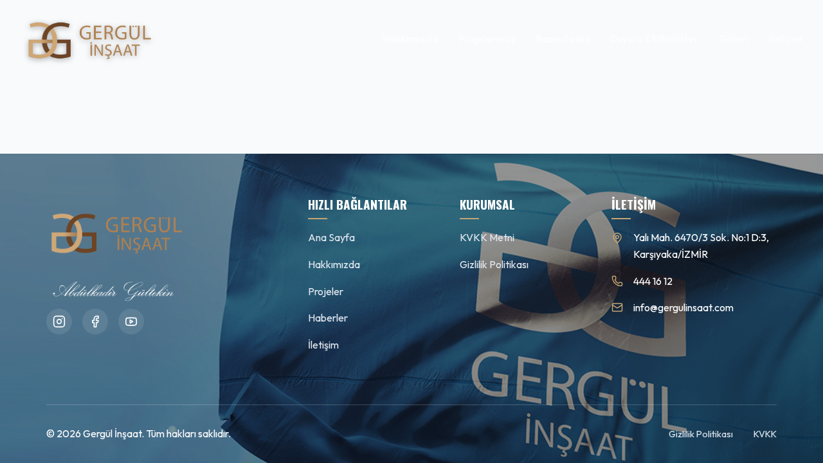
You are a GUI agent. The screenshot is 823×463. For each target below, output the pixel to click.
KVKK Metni (487, 237)
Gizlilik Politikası (494, 264)
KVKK (765, 434)
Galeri (733, 39)
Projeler (325, 291)
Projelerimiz (487, 39)
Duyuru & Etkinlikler (654, 39)
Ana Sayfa (331, 237)
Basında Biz (563, 39)
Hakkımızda (411, 39)
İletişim (785, 39)
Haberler (328, 317)
